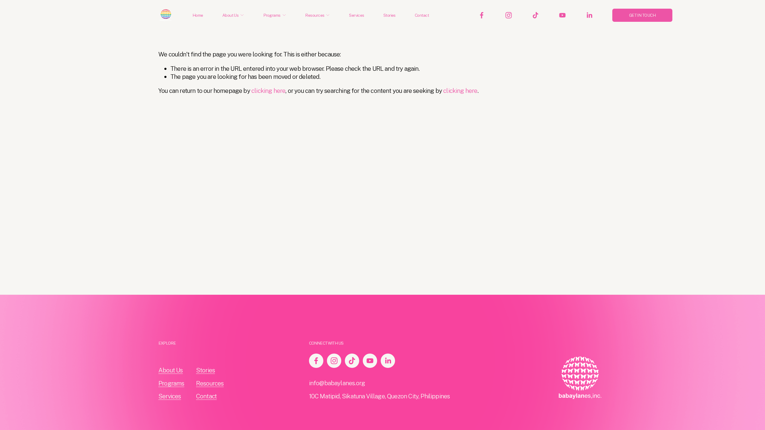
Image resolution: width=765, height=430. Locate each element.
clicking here (268, 90)
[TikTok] (535, 15)
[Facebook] (482, 15)
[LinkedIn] (589, 15)
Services (356, 15)
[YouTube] (562, 15)
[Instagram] (508, 15)
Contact (422, 15)
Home (197, 15)
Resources (210, 383)
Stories (389, 15)
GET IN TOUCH (642, 15)
